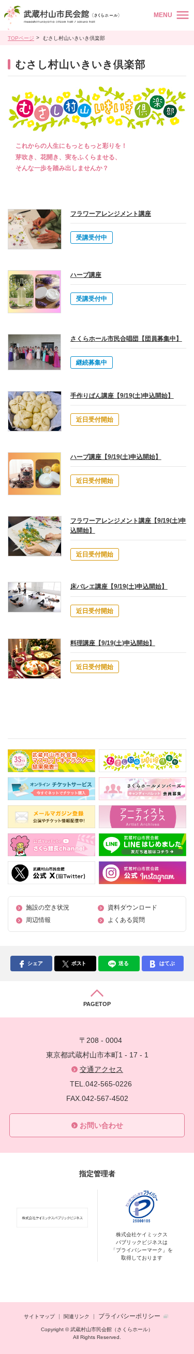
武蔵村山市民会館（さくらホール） (63, 18)
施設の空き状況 (47, 907)
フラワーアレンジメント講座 (110, 213)
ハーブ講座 (85, 274)
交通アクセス (101, 1069)
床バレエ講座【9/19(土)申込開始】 (119, 586)
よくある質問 (126, 920)
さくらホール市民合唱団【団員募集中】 (126, 338)
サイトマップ (39, 1316)
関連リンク (76, 1316)
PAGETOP (97, 1004)
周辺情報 (38, 920)
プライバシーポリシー (129, 1316)
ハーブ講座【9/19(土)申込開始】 (115, 456)
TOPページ (21, 38)
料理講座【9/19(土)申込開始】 (112, 643)
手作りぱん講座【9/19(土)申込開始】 (122, 395)
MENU (163, 15)
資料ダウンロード (132, 907)
